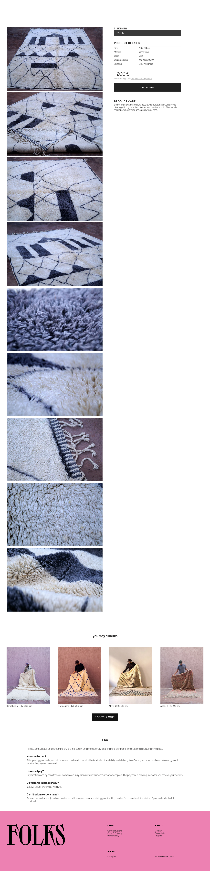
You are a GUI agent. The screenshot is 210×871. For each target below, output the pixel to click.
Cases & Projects (160, 11)
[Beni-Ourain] (28, 702)
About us (141, 11)
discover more (105, 717)
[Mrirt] (130, 702)
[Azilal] (182, 702)
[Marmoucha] (79, 702)
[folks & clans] (105, 19)
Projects (158, 835)
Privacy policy (113, 835)
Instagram (111, 856)
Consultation (160, 833)
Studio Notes (182, 11)
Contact (200, 11)
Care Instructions (114, 831)
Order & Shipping (114, 833)
